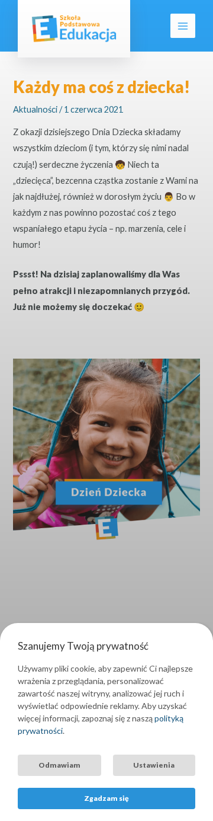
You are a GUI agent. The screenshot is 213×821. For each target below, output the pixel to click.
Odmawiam (59, 765)
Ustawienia (154, 765)
